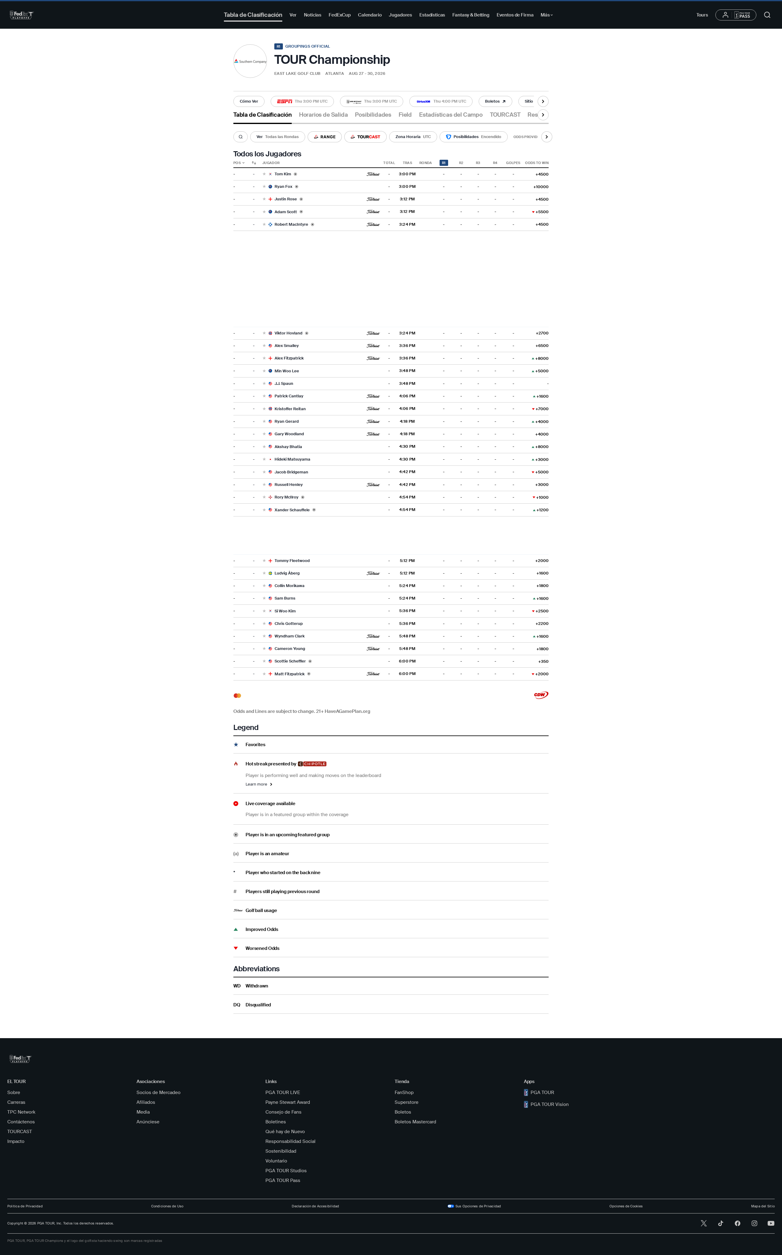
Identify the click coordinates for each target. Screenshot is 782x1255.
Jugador (271, 163)
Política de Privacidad (25, 1206)
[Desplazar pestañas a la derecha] (543, 101)
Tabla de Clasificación (253, 15)
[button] (249, 101)
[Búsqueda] (240, 137)
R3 (478, 163)
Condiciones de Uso (167, 1206)
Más (548, 16)
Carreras (16, 1102)
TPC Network (21, 1112)
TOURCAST (19, 1132)
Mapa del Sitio (763, 1206)
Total (389, 163)
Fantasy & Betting (470, 15)
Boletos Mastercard (415, 1122)
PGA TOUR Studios (286, 1171)
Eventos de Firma (515, 15)
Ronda (425, 163)
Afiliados (146, 1102)
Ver (293, 15)
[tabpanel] (391, 569)
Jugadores (400, 15)
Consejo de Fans (283, 1112)
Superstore (406, 1102)
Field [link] (405, 114)
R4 (495, 163)
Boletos (403, 1112)
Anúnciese (148, 1122)
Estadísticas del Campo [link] (451, 114)
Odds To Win (537, 163)
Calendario (370, 15)
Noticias (312, 15)
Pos (237, 163)
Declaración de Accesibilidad (315, 1206)
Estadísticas (432, 15)
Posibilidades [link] (373, 114)
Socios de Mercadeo (159, 1092)
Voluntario (276, 1161)
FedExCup (340, 15)
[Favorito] (264, 174)
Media (143, 1112)
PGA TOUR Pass (282, 1180)
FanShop (404, 1092)
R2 (461, 163)
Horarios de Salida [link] (323, 114)
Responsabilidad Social (290, 1141)
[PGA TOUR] (21, 15)
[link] (249, 101)
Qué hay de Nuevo (285, 1132)
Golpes (513, 163)
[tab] (262, 117)
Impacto (15, 1141)
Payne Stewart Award (287, 1102)
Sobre (13, 1092)
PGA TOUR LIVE (282, 1092)
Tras (407, 163)
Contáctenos (21, 1122)
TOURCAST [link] (505, 114)
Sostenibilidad (280, 1151)
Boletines (275, 1122)
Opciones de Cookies (626, 1206)
